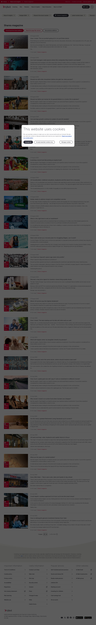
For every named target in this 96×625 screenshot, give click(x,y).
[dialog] (48, 136)
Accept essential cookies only (44, 142)
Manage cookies (66, 142)
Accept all (28, 142)
